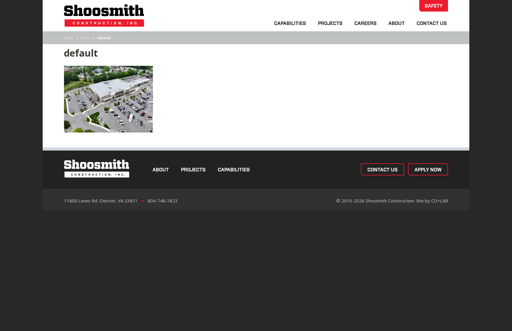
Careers (365, 23)
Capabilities (290, 23)
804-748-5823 (163, 201)
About (396, 23)
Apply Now (428, 169)
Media (85, 38)
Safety (434, 6)
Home (69, 38)
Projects (330, 23)
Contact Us (432, 23)
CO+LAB (439, 201)
